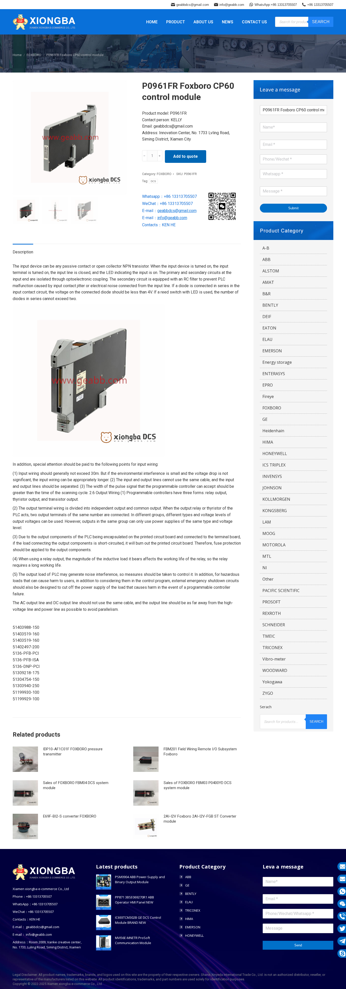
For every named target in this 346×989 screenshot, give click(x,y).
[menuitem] (152, 22)
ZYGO (267, 693)
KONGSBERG (274, 510)
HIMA (267, 442)
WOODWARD (274, 670)
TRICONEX (272, 647)
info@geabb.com (231, 5)
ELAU (267, 339)
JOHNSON (272, 488)
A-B (265, 248)
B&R (266, 294)
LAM (266, 522)
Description (23, 252)
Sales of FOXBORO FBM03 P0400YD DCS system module (198, 785)
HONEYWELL (274, 453)
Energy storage (277, 362)
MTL (266, 556)
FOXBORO (164, 174)
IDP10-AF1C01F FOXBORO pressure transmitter (73, 751)
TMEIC (268, 636)
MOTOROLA (273, 545)
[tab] (23, 249)
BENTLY (270, 305)
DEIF (266, 316)
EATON (269, 328)
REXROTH (271, 613)
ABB (266, 259)
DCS (153, 181)
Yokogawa (272, 682)
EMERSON (272, 351)
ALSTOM (270, 271)
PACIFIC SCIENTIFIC (281, 590)
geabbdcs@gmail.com (192, 5)
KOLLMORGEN (276, 499)
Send (298, 945)
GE (264, 419)
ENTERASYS (273, 373)
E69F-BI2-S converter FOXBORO (69, 816)
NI (264, 567)
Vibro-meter (274, 659)
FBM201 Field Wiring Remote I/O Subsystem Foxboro (200, 751)
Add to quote (185, 156)
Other (268, 579)
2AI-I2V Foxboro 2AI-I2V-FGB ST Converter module (200, 819)
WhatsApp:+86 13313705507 (276, 5)
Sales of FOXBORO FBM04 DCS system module (75, 785)
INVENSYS (272, 476)
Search (321, 22)
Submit (293, 208)
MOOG (268, 533)
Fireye (268, 396)
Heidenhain (273, 430)
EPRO (267, 385)
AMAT (268, 282)
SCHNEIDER (273, 625)
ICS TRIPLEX (273, 465)
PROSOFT (271, 602)
